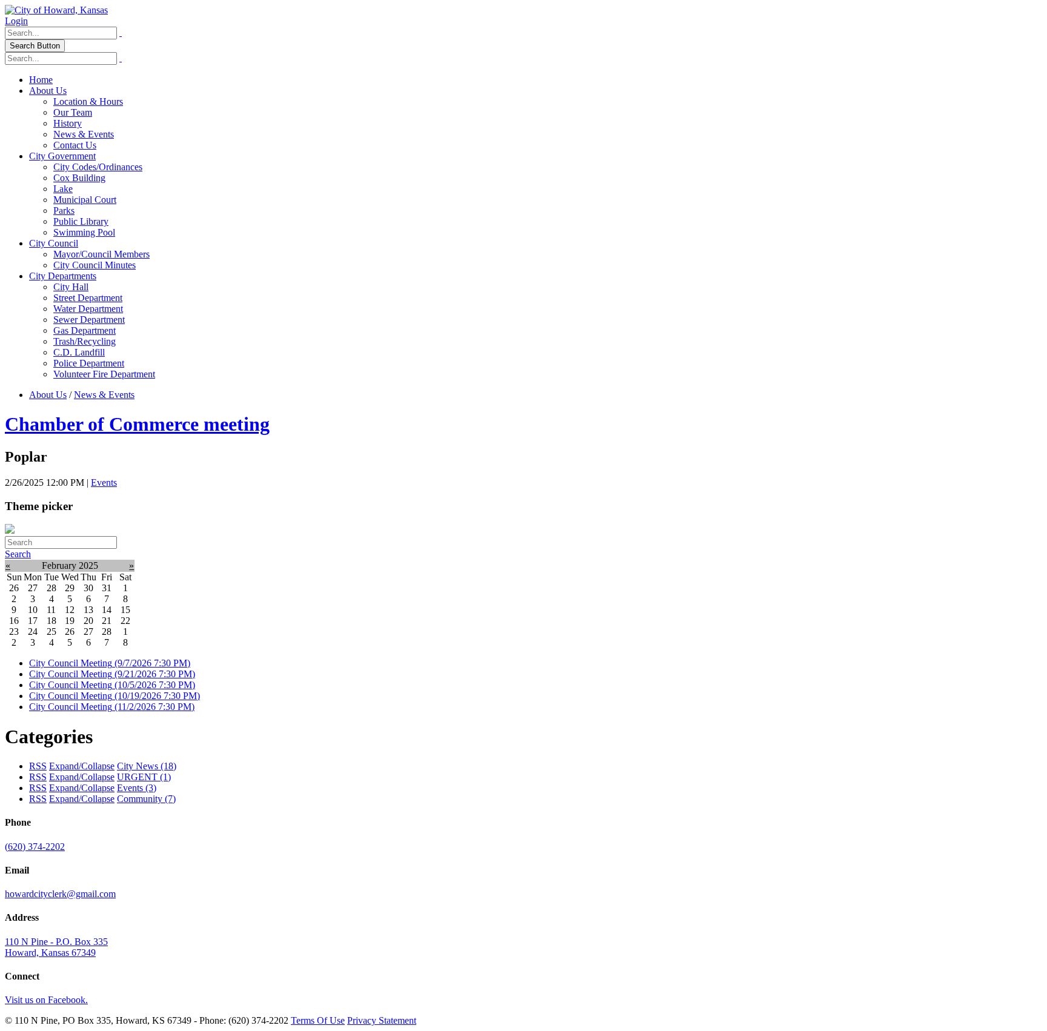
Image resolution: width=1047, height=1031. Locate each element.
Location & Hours (88, 101)
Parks (64, 210)
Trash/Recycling (84, 341)
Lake (63, 189)
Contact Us (74, 145)
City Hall (70, 287)
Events (104, 482)
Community (146, 799)
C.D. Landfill (79, 352)
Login (16, 21)
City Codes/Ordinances (97, 167)
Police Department (88, 363)
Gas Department (84, 330)
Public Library (80, 221)
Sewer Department (89, 319)
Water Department (88, 308)
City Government (62, 156)
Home (41, 80)
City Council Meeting (109, 663)
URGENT (144, 777)
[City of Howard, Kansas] (56, 10)
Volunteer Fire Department (104, 374)
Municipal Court (84, 199)
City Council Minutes (94, 265)
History (67, 123)
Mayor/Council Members (101, 254)
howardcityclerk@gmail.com (60, 894)
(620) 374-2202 (35, 846)
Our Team (72, 112)
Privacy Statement (381, 1020)
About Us (48, 90)
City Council (53, 243)
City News (146, 766)
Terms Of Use (318, 1020)
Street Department (87, 298)
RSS (38, 766)
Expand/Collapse (82, 766)
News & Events (83, 134)
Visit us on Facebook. (46, 1000)
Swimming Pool (84, 232)
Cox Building (79, 178)
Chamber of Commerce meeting (137, 424)
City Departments (62, 276)
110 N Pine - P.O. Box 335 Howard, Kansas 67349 (56, 947)
